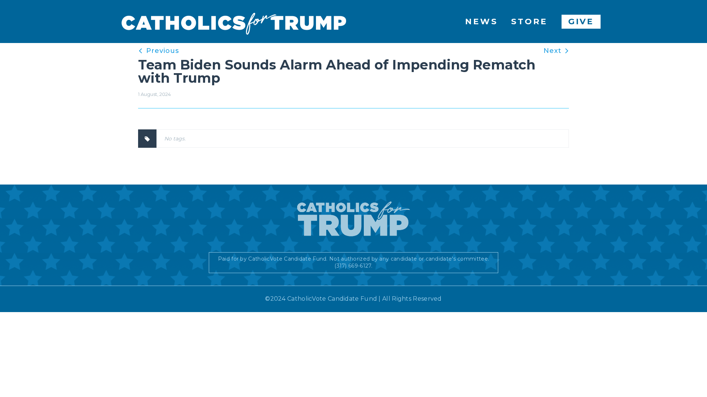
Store (529, 21)
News (481, 21)
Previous (162, 51)
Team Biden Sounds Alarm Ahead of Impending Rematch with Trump (336, 71)
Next (553, 51)
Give (581, 21)
